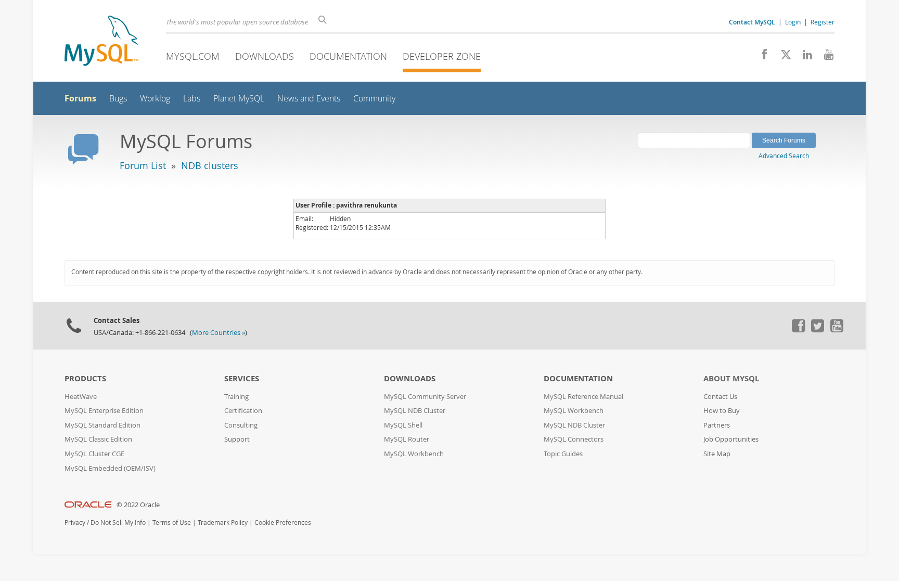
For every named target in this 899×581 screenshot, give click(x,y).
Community (374, 98)
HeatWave (81, 396)
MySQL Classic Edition (98, 439)
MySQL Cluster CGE (94, 453)
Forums (80, 98)
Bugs (118, 98)
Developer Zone (442, 56)
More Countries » (218, 332)
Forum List (143, 165)
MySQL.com (193, 56)
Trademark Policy (223, 522)
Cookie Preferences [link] (282, 522)
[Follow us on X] (782, 57)
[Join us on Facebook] (760, 57)
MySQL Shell (403, 425)
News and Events (308, 98)
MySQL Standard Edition (102, 425)
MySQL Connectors (573, 439)
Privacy (75, 522)
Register (822, 22)
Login (793, 22)
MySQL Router (406, 439)
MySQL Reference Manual (583, 396)
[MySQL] (101, 42)
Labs (191, 98)
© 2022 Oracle (138, 504)
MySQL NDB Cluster (414, 410)
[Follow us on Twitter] (817, 330)
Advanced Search (784, 155)
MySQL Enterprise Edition (104, 410)
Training (236, 396)
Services (241, 378)
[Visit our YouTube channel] (824, 57)
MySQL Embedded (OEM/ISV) (110, 468)
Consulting (241, 425)
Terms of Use (171, 522)
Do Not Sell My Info (118, 522)
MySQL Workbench (414, 453)
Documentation (348, 56)
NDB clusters (209, 165)
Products (85, 378)
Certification (243, 410)
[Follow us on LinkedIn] (803, 57)
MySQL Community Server (425, 396)
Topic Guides (563, 453)
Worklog (155, 98)
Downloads (264, 56)
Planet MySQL (238, 98)
